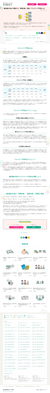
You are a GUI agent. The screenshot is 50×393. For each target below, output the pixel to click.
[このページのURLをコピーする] (44, 33)
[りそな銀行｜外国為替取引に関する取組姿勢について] (10, 360)
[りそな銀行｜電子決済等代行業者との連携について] (10, 352)
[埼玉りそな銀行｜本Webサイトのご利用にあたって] (25, 328)
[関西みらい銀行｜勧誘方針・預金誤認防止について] (39, 331)
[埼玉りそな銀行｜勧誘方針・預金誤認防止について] (25, 331)
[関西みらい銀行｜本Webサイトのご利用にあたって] (39, 328)
